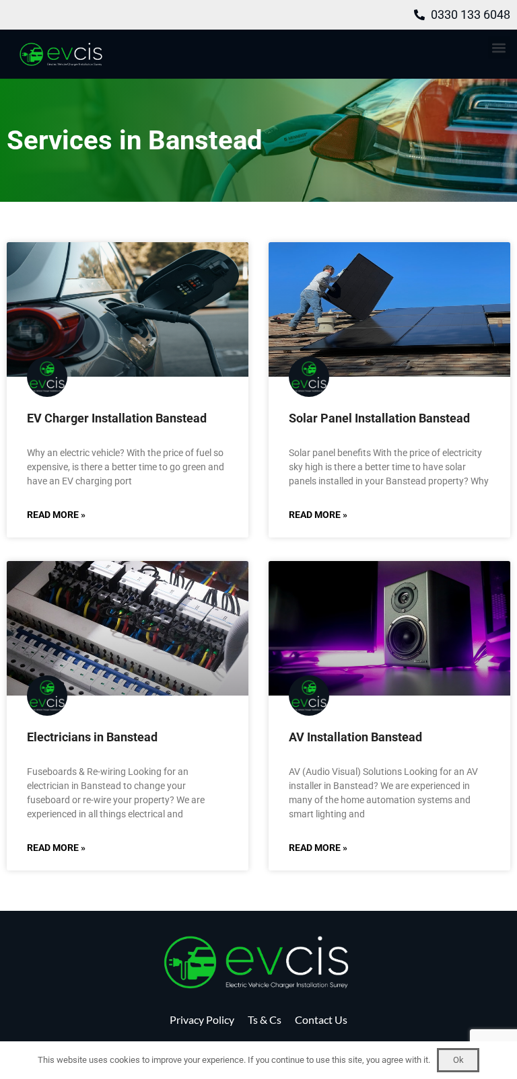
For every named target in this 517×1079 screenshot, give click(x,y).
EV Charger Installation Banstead (117, 418)
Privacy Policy (202, 1019)
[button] (499, 47)
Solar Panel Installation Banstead (379, 418)
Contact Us (321, 1019)
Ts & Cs (264, 1019)
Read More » (56, 514)
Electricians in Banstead (92, 737)
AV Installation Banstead (355, 737)
